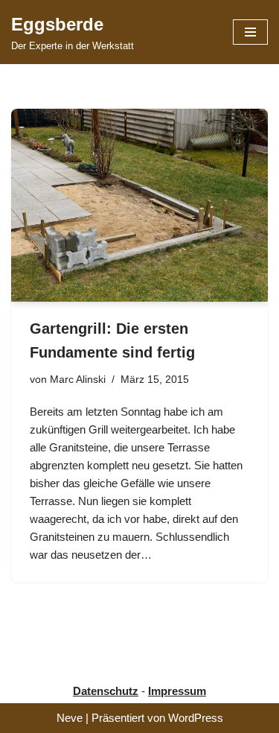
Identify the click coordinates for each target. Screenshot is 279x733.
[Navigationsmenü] (250, 32)
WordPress (195, 717)
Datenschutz (105, 691)
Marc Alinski (78, 379)
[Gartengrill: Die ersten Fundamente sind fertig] (139, 205)
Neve (70, 717)
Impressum (177, 691)
